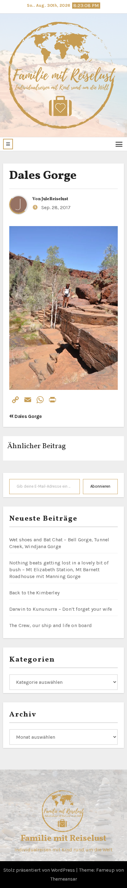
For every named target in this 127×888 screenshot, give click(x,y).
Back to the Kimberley (34, 593)
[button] (8, 144)
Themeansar (63, 879)
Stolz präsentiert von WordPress (39, 870)
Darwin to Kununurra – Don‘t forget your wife (60, 609)
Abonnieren (100, 486)
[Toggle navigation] (119, 144)
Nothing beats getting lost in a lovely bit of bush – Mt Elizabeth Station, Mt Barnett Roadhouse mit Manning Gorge (59, 569)
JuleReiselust (55, 199)
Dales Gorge (42, 176)
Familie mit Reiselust (63, 838)
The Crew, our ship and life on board (50, 625)
